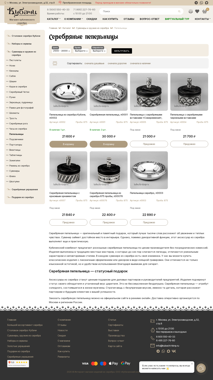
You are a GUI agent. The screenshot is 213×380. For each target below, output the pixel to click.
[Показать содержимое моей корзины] (204, 11)
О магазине (64, 340)
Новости (63, 330)
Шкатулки (14, 181)
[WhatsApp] (201, 3)
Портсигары (15, 144)
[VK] (174, 351)
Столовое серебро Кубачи (26, 36)
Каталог (53, 19)
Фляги (12, 176)
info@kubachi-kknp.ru (167, 345)
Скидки (91, 19)
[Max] (207, 3)
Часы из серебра (18, 128)
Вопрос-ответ (150, 19)
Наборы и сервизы (21, 43)
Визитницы (14, 149)
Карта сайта (115, 346)
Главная (11, 319)
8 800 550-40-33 (165, 336)
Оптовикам (64, 346)
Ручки (12, 97)
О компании (72, 19)
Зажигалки (14, 160)
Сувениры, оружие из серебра (24, 335)
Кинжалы (14, 70)
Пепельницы (16, 134)
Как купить (110, 19)
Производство (116, 335)
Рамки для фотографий (21, 107)
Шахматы (14, 113)
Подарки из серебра (23, 197)
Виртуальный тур (177, 19)
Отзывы (129, 19)
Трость (13, 118)
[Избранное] (197, 11)
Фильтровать (121, 51)
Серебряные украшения (25, 189)
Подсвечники (16, 139)
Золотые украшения (18, 346)
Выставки (113, 330)
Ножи (12, 65)
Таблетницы (15, 155)
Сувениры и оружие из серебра (24, 53)
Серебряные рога (18, 123)
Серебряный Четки (19, 92)
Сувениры (14, 171)
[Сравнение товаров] (190, 11)
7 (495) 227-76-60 (84, 9)
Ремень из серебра (19, 165)
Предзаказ (149, 144)
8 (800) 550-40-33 (58, 9)
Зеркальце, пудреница (21, 102)
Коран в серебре (18, 86)
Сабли (12, 76)
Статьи (112, 319)
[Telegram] (196, 3)
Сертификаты (115, 324)
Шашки (12, 81)
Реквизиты (64, 356)
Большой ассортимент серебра (24, 324)
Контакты (202, 19)
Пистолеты (15, 60)
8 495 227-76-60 (165, 340)
